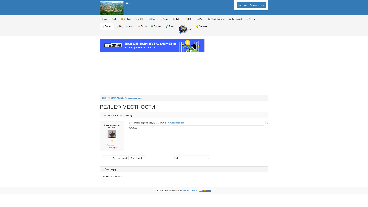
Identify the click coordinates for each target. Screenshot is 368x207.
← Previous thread (118, 158)
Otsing (251, 19)
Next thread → (137, 158)
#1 (105, 115)
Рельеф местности (133, 97)
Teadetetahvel (217, 19)
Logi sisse (242, 5)
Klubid (178, 19)
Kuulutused (236, 19)
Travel (171, 26)
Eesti (114, 19)
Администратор (112, 124)
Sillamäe (157, 26)
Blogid (165, 19)
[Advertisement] (184, 73)
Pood (201, 19)
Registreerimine (257, 5)
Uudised (127, 19)
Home (105, 19)
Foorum (108, 26)
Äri (190, 29)
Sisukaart (203, 26)
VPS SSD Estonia (190, 190)
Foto (153, 19)
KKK (190, 19)
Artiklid (141, 19)
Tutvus (143, 26)
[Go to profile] (112, 134)
